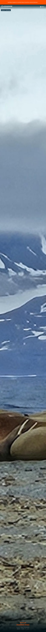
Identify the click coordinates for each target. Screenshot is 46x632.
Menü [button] (43, 6)
